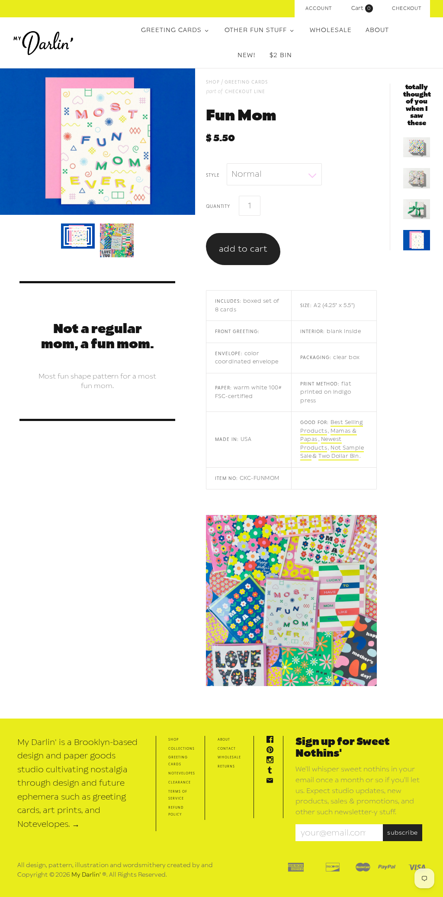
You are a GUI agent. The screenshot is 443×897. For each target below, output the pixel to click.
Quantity (218, 205)
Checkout (406, 8)
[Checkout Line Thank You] (416, 240)
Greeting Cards (171, 30)
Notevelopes (181, 773)
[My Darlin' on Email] (272, 781)
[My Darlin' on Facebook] (272, 740)
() (363, 8)
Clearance (179, 782)
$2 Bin (281, 55)
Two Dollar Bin (338, 456)
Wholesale (331, 30)
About (377, 30)
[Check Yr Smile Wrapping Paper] (416, 178)
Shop (173, 739)
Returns (226, 766)
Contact (227, 748)
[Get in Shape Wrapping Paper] (416, 147)
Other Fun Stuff (256, 30)
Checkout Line (245, 91)
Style (213, 174)
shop (213, 81)
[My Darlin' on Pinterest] (272, 750)
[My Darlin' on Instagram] (272, 760)
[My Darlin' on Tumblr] (272, 771)
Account (318, 8)
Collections (181, 748)
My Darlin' (86, 874)
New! (247, 55)
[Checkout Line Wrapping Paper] (416, 209)
